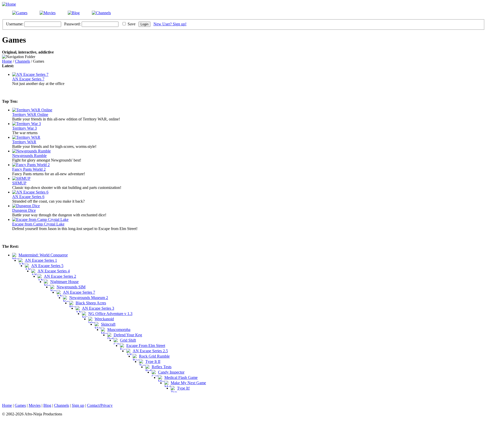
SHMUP (19, 183)
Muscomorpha (118, 329)
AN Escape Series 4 (54, 271)
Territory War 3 (24, 128)
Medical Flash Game (181, 377)
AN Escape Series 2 (60, 276)
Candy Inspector (171, 372)
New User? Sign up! (169, 24)
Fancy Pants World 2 (29, 169)
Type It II (152, 361)
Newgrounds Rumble (29, 155)
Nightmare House (64, 281)
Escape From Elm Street (145, 345)
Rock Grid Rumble (154, 356)
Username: (14, 24)
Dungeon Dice (24, 210)
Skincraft (108, 324)
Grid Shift (128, 340)
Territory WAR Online (30, 114)
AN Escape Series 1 (41, 260)
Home (7, 61)
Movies (35, 405)
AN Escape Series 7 (28, 79)
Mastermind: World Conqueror (43, 255)
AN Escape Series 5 (47, 265)
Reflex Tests (161, 367)
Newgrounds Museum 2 (88, 297)
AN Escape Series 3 (98, 308)
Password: (72, 24)
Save (131, 24)
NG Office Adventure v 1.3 (110, 313)
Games (20, 405)
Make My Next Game (188, 383)
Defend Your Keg (128, 335)
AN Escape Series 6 (28, 197)
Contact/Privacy (100, 405)
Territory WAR (24, 142)
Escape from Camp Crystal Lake (38, 224)
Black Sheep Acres (91, 303)
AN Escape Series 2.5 (150, 351)
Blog (47, 405)
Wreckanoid (104, 319)
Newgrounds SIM (71, 287)
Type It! (183, 388)
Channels (22, 61)
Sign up (78, 405)
